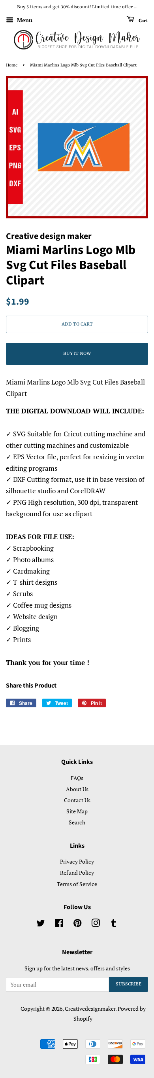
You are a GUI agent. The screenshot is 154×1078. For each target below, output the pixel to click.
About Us (77, 789)
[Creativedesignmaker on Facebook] (59, 924)
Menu (23, 20)
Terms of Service (77, 884)
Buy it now (77, 353)
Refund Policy (77, 872)
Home (11, 65)
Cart (142, 20)
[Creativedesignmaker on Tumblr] (113, 924)
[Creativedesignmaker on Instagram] (95, 924)
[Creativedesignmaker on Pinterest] (77, 924)
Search (77, 822)
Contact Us (77, 800)
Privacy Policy (77, 861)
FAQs (77, 778)
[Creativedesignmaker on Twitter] (40, 924)
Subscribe (128, 984)
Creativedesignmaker (90, 1008)
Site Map (77, 811)
